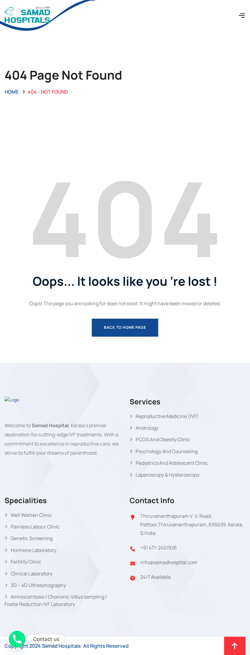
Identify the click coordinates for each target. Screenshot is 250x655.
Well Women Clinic (31, 515)
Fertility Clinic (26, 561)
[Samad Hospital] (27, 15)
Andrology (147, 427)
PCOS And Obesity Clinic (163, 439)
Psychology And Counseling (167, 451)
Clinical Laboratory (31, 573)
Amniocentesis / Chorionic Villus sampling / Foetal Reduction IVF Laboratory (56, 600)
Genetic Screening (31, 538)
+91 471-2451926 (158, 547)
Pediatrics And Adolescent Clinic (172, 463)
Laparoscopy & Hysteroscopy (167, 474)
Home (12, 91)
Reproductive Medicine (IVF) (167, 416)
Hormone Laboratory (33, 550)
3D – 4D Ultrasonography (38, 585)
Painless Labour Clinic (35, 526)
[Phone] (17, 639)
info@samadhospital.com (168, 562)
